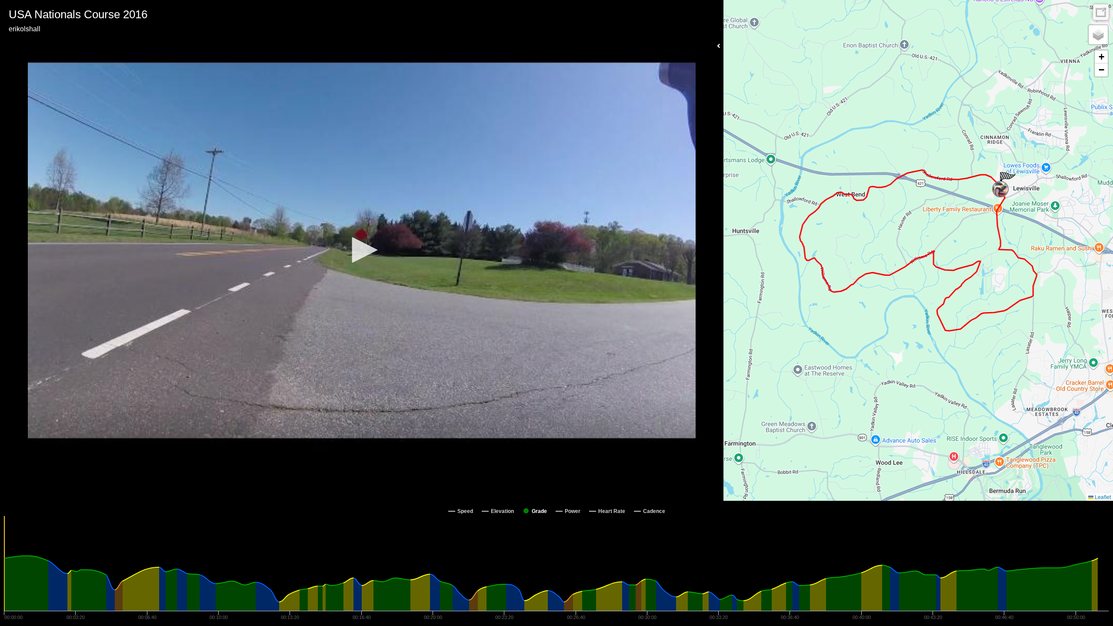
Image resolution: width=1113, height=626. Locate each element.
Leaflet (1102, 496)
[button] (362, 250)
